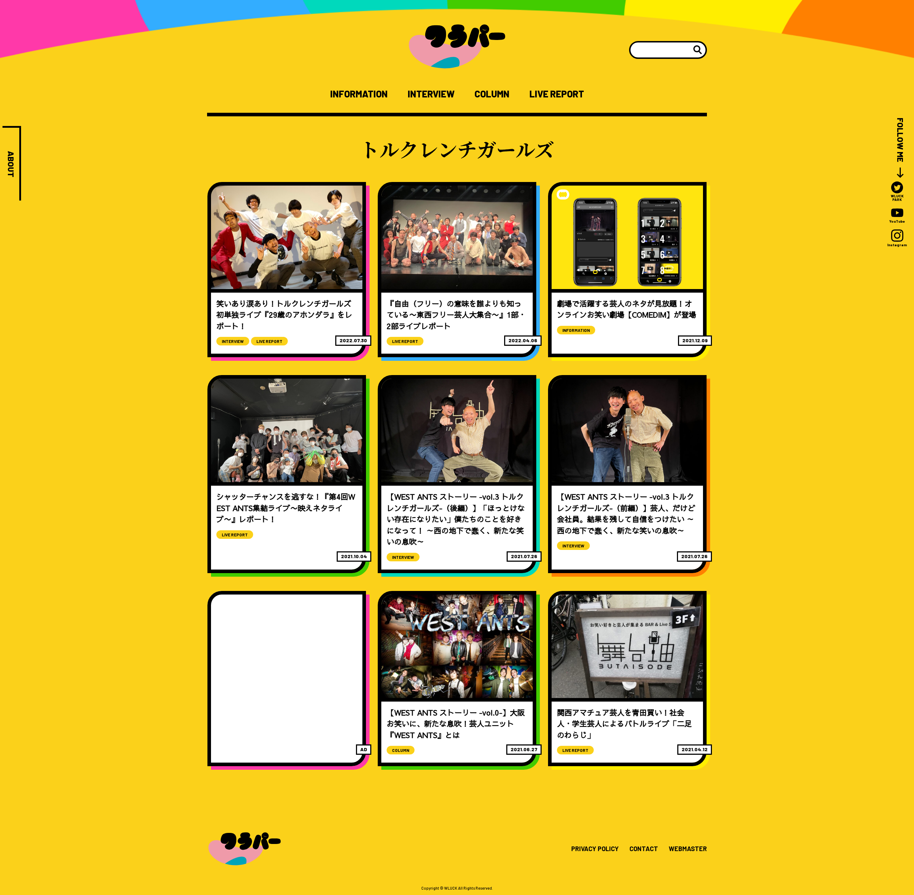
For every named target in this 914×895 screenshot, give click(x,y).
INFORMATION (359, 93)
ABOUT (11, 164)
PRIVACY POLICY (595, 849)
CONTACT (643, 849)
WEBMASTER (688, 849)
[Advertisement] (286, 656)
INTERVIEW (431, 93)
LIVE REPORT (556, 93)
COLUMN (491, 93)
